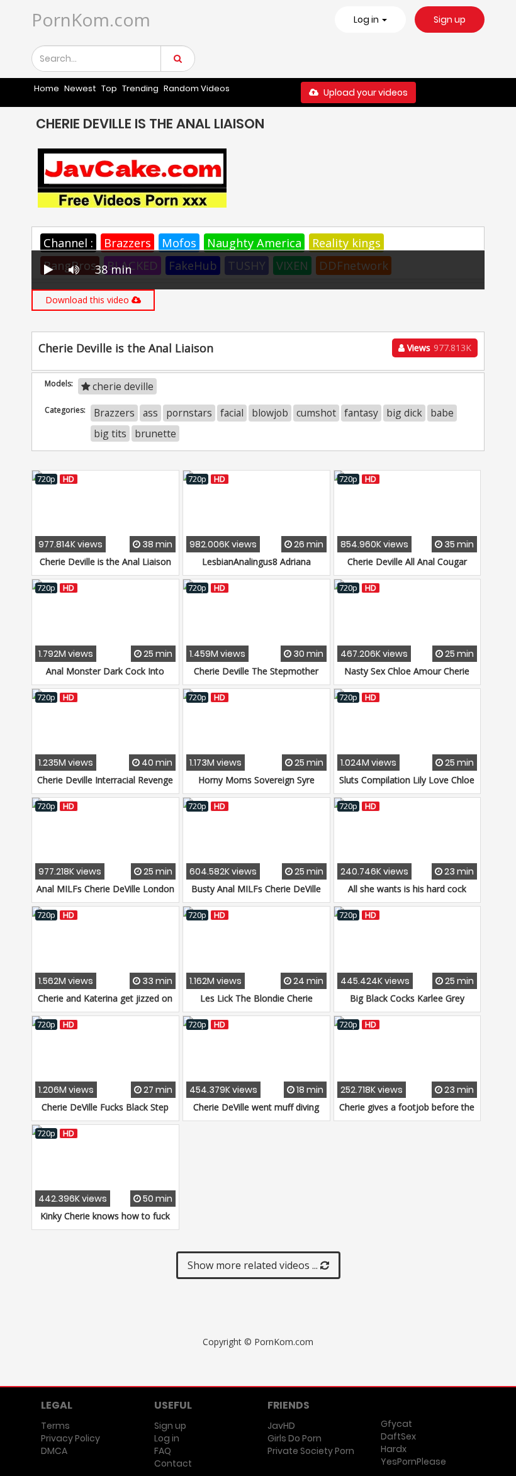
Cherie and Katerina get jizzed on (105, 998)
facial (232, 413)
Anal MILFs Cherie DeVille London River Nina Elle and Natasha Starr (105, 895)
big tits (110, 433)
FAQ (162, 1451)
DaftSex (398, 1436)
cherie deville (122, 386)
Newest (80, 88)
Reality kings (346, 242)
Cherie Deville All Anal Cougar (407, 561)
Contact (173, 1463)
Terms (55, 1425)
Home (46, 88)
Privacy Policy (70, 1438)
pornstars (189, 413)
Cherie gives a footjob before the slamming (406, 1113)
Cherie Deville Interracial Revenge (105, 780)
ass (150, 413)
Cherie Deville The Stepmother (256, 671)
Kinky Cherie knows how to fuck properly (105, 1222)
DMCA (54, 1451)
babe (442, 413)
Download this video (88, 300)
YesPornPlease (413, 1461)
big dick (404, 413)
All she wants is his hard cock (407, 889)
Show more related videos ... (254, 1265)
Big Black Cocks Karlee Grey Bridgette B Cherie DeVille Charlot (407, 1004)
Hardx (394, 1449)
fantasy (361, 413)
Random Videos (197, 88)
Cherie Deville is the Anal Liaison (105, 561)
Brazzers (127, 242)
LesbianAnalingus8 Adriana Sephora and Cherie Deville (256, 568)
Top (109, 88)
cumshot (316, 413)
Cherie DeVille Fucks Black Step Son (105, 1113)
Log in (166, 1438)
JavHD (281, 1425)
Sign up (450, 19)
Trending (140, 88)
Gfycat (396, 1423)
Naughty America (254, 242)
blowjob (270, 413)
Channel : (68, 242)
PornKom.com (90, 19)
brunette (155, 433)
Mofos (179, 242)
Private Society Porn (310, 1451)
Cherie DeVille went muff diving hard (256, 1113)
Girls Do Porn (294, 1438)
